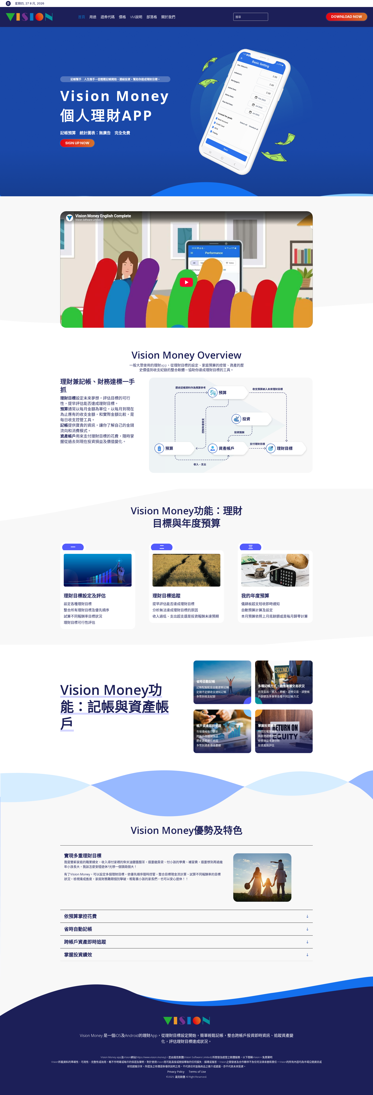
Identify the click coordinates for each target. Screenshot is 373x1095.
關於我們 (168, 17)
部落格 (151, 17)
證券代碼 (108, 17)
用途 (92, 17)
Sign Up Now (77, 143)
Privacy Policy (175, 1071)
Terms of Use (197, 1071)
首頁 (81, 17)
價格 (122, 17)
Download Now (346, 17)
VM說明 (136, 17)
